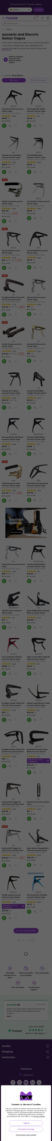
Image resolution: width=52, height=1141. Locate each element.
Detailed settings (26, 1129)
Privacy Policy (39, 1116)
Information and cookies (26, 1135)
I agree (26, 1122)
